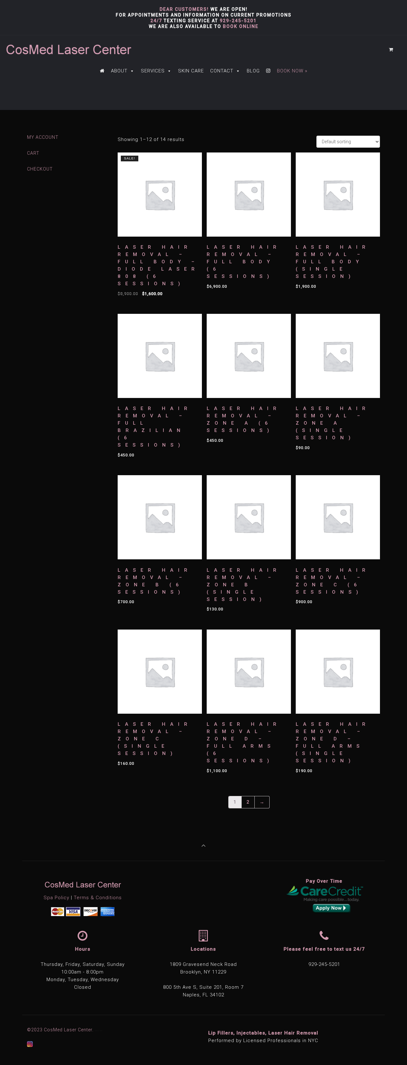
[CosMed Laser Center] (68, 49)
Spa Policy (56, 897)
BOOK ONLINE (241, 26)
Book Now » (292, 71)
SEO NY (99, 1030)
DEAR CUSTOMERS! (184, 9)
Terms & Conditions (98, 897)
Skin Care (191, 71)
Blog (253, 71)
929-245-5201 (238, 20)
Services (153, 71)
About (119, 71)
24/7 (156, 20)
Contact (221, 71)
